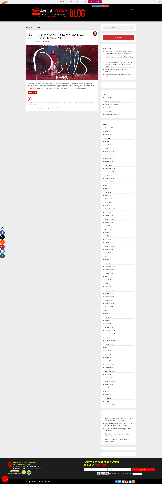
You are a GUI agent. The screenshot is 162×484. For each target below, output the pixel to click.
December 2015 (110, 371)
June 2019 (108, 253)
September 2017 (110, 303)
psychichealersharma (111, 423)
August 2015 (109, 384)
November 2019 (110, 239)
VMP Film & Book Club (55, 108)
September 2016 (110, 341)
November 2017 (110, 297)
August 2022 (109, 182)
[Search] (105, 28)
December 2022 (110, 168)
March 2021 (108, 202)
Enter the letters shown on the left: (120, 474)
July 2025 (107, 138)
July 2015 (107, 388)
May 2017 (108, 317)
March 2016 (108, 361)
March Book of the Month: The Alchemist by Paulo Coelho (119, 419)
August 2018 (109, 273)
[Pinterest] (2, 246)
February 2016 (109, 364)
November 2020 (110, 212)
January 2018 (109, 293)
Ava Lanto (46, 41)
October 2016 (109, 337)
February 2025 (109, 151)
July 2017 (107, 310)
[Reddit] (2, 242)
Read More (32, 92)
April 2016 (108, 357)
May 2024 (108, 158)
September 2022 (110, 178)
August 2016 (109, 344)
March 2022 (108, 195)
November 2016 (110, 334)
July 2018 (107, 276)
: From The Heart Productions (24, 463)
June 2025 (108, 141)
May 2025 (108, 145)
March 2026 (108, 135)
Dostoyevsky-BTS (54, 103)
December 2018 (110, 266)
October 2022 (109, 175)
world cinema (32, 104)
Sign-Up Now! (143, 470)
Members (105, 6)
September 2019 (110, 246)
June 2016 (108, 351)
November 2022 (110, 172)
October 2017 (109, 300)
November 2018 (110, 270)
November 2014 (110, 405)
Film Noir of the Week (111, 104)
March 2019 (108, 263)
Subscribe (118, 38)
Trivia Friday (108, 111)
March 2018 (108, 286)
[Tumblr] (2, 256)
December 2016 (110, 330)
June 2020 (108, 229)
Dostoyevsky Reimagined (41, 108)
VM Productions (90, 103)
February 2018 (109, 290)
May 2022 (108, 192)
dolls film (46, 103)
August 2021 (109, 199)
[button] (81, 2)
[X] (2, 237)
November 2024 (110, 155)
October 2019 (109, 243)
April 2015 (108, 398)
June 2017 (108, 314)
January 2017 (109, 327)
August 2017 (109, 307)
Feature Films (63, 103)
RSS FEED (108, 108)
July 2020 (107, 226)
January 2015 (109, 401)
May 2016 (108, 354)
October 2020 (109, 216)
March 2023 (108, 165)
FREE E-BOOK (96, 6)
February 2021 (109, 205)
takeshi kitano (81, 103)
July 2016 (107, 347)
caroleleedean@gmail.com (34, 468)
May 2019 (108, 256)
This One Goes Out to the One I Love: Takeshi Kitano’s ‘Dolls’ (61, 36)
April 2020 (108, 236)
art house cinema (34, 103)
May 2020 (108, 232)
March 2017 (108, 324)
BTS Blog (31, 108)
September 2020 (110, 219)
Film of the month (72, 103)
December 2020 (110, 209)
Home (131, 9)
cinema (42, 103)
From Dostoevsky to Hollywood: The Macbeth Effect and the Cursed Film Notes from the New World (119, 64)
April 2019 (108, 259)
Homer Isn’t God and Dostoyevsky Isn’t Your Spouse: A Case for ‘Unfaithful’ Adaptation (118, 52)
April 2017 (108, 320)
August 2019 (109, 249)
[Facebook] (2, 232)
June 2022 (108, 189)
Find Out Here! (95, 1)
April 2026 (108, 131)
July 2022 (107, 185)
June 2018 (108, 280)
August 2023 (109, 162)
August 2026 (109, 128)
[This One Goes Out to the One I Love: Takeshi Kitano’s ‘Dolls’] (62, 62)
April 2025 (108, 148)
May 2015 (108, 395)
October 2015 (109, 378)
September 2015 (110, 381)
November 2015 (110, 374)
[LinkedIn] (2, 251)
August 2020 (109, 222)
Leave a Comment (69, 108)
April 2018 (108, 283)
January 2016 (109, 368)
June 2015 (108, 391)
